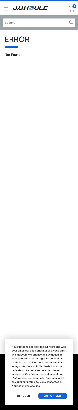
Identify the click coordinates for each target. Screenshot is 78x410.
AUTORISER (52, 396)
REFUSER (23, 396)
